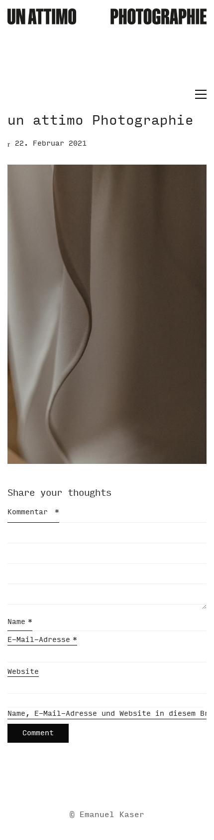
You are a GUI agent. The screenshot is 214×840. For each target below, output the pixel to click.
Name (19, 622)
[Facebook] (94, 783)
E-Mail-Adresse (42, 639)
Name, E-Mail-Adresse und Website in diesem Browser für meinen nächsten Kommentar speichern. (107, 713)
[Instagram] (118, 783)
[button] (198, 94)
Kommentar (33, 512)
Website (23, 671)
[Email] (69, 783)
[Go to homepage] (107, 47)
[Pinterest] (143, 783)
